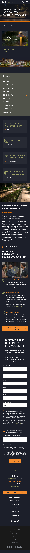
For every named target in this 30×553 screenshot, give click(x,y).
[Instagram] (18, 521)
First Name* (6, 365)
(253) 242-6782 (15, 486)
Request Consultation (14, 492)
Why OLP (15, 508)
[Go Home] (2, 25)
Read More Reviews (10, 247)
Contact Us (15, 511)
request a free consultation (14, 328)
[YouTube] (15, 521)
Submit (13, 461)
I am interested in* (8, 402)
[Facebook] (12, 521)
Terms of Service (7, 425)
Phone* (5, 387)
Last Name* (6, 373)
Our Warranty (15, 497)
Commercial (15, 504)
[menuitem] (13, 81)
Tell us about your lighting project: (12, 435)
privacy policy (18, 423)
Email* (5, 380)
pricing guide (18, 306)
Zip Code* (5, 395)
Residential (15, 501)
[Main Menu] (27, 2)
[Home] (9, 2)
